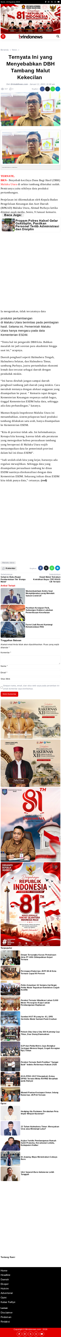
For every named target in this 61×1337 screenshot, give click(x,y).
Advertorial (7, 1293)
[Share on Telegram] (57, 89)
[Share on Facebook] (42, 89)
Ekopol (4, 1284)
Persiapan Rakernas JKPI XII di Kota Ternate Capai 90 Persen (38, 972)
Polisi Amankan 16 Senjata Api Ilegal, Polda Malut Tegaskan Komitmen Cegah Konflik (40, 987)
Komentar (6, 652)
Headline (5, 1275)
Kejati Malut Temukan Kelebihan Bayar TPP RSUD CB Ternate (46, 579)
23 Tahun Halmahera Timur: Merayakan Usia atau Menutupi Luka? (40, 1127)
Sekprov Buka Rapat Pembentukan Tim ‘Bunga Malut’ (13, 579)
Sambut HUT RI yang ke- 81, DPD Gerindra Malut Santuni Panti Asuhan (39, 1018)
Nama (4, 666)
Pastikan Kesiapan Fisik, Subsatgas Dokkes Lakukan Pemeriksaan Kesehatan (39, 610)
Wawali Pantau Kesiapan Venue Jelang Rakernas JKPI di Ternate (39, 1093)
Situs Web (5, 679)
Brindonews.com (33, 1329)
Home (4, 1270)
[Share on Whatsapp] (52, 89)
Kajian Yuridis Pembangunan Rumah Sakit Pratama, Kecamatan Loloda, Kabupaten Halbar (38, 1143)
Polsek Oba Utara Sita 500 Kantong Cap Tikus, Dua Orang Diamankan (40, 1033)
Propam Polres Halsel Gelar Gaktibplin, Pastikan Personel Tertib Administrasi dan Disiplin (37, 225)
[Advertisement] (30, 270)
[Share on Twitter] (47, 89)
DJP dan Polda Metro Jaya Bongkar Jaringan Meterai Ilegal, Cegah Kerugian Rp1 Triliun (40, 1048)
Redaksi (2, 1260)
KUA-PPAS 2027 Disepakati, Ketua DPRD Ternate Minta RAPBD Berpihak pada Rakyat (39, 1078)
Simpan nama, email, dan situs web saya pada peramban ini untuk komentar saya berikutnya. (31, 687)
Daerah (5, 1279)
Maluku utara (8, 563)
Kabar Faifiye (8, 1302)
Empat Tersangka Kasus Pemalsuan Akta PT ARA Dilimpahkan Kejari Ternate (38, 957)
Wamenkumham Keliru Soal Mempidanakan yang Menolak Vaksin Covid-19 (40, 593)
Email (4, 672)
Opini (4, 1297)
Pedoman (2, 1262)
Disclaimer (2, 1264)
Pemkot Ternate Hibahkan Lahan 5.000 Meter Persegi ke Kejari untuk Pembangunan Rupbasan (39, 1002)
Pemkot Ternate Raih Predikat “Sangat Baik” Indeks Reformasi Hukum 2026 (39, 1063)
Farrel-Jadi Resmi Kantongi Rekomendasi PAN (39, 626)
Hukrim (5, 1288)
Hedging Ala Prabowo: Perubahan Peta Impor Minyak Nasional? (39, 1112)
